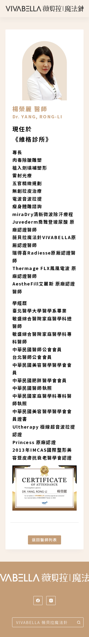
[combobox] (43, 622)
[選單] (81, 8)
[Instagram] (51, 600)
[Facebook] (38, 600)
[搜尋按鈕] (78, 622)
